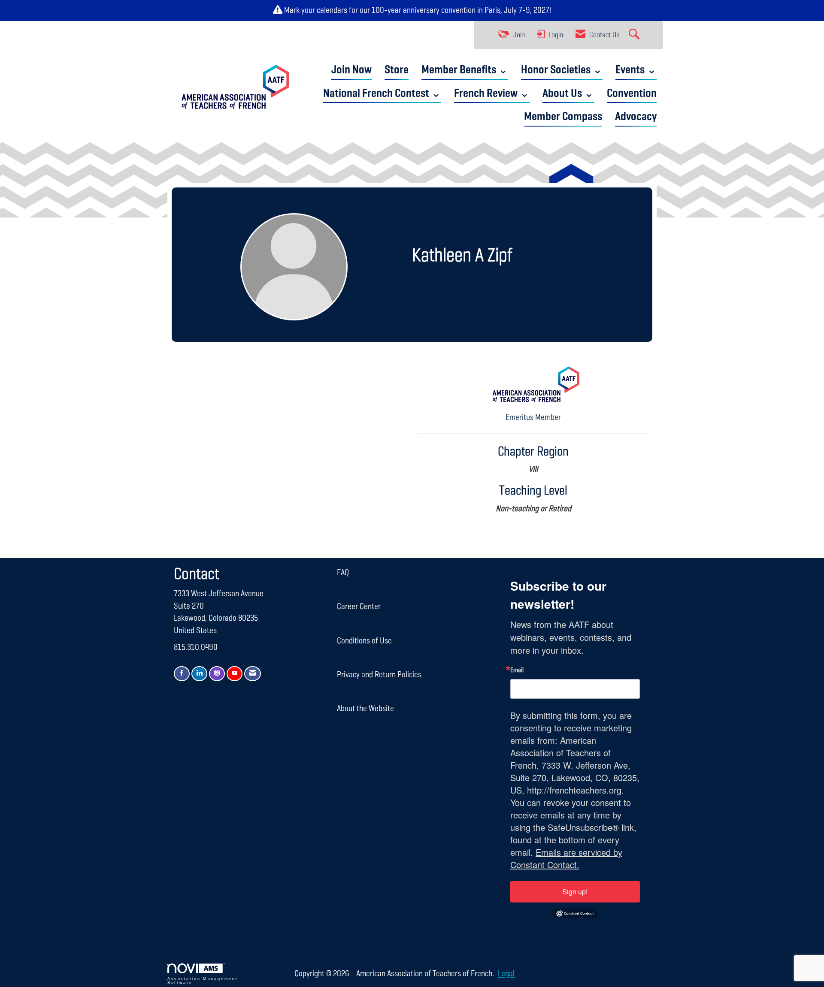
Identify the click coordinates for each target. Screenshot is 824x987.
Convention (632, 93)
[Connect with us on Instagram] (217, 673)
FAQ (343, 572)
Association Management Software (202, 981)
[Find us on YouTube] (234, 673)
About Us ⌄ (568, 93)
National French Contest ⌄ (382, 93)
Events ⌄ (636, 70)
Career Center (359, 606)
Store (397, 70)
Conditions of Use (364, 640)
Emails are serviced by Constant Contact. (566, 858)
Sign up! (575, 891)
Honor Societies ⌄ (562, 70)
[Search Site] (635, 35)
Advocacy (636, 116)
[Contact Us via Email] (252, 673)
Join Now (351, 70)
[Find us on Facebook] (182, 673)
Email (517, 670)
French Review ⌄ (492, 93)
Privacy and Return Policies (379, 674)
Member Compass (563, 116)
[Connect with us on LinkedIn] (199, 673)
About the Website (365, 708)
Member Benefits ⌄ (464, 70)
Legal (506, 973)
